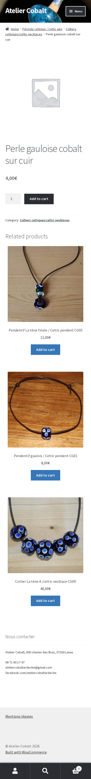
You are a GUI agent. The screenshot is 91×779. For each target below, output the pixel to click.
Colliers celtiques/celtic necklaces (45, 220)
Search (45, 771)
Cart (70, 767)
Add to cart (39, 198)
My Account (15, 771)
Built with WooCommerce (26, 752)
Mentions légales (19, 716)
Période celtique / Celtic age (42, 29)
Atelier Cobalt (26, 10)
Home (15, 29)
